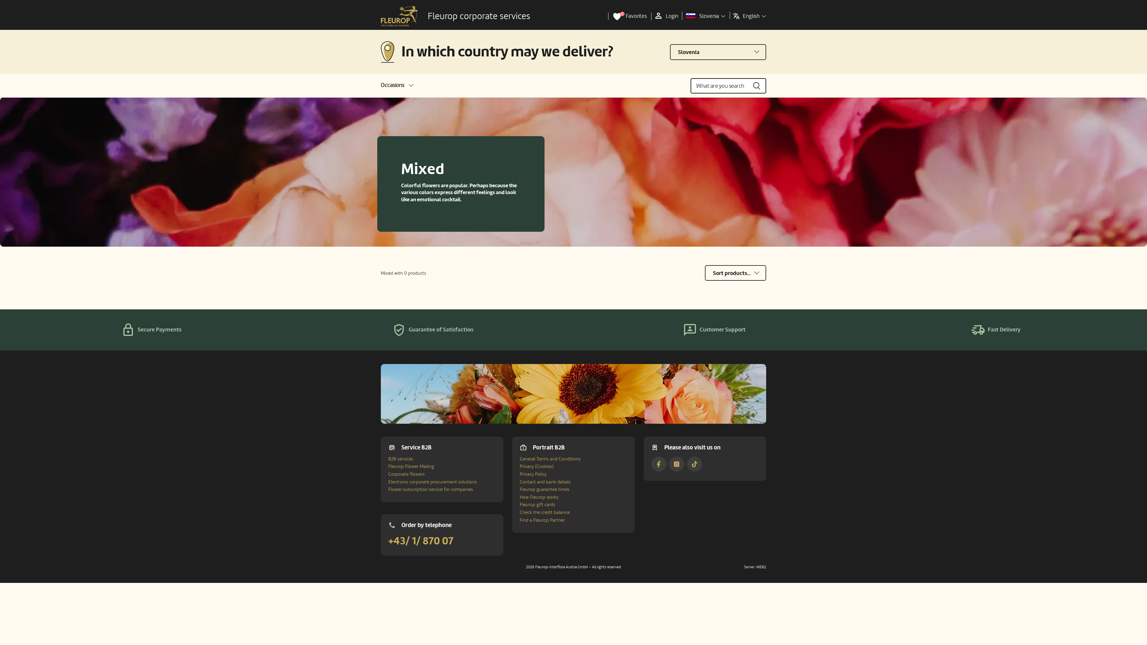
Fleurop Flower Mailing (411, 466)
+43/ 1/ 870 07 (420, 541)
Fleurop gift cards (537, 504)
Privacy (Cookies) (537, 466)
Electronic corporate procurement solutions (432, 482)
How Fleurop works (539, 497)
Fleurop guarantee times (545, 489)
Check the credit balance (545, 512)
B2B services (400, 459)
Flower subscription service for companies (430, 489)
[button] (397, 85)
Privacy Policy (533, 474)
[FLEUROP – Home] (399, 16)
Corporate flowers (406, 474)
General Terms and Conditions (550, 459)
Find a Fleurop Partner (542, 520)
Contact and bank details (545, 482)
